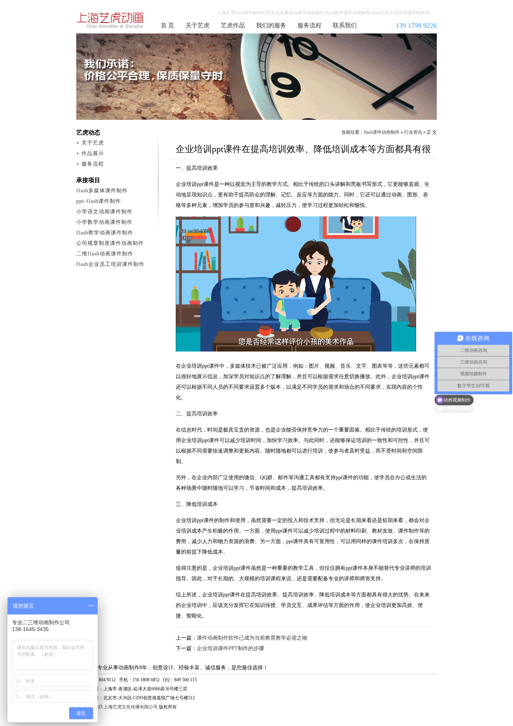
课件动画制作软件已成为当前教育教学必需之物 (252, 638)
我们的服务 (271, 25)
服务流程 (309, 25)
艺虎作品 (233, 25)
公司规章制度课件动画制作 (110, 243)
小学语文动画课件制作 (104, 211)
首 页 (167, 25)
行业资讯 (413, 132)
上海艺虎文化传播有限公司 (131, 706)
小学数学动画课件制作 (104, 222)
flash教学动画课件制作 (104, 232)
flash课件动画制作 (110, 20)
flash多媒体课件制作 (102, 190)
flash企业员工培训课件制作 (110, 264)
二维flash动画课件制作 (104, 254)
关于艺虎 (198, 25)
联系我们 (345, 25)
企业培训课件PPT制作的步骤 (230, 648)
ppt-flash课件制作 (98, 201)
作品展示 (92, 153)
